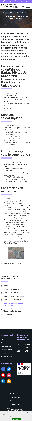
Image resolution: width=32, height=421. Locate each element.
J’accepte (16, 419)
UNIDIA (27, 344)
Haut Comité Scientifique (13, 296)
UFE (26, 351)
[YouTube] (3, 375)
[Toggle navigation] (28, 6)
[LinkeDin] (3, 381)
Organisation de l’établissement (18, 12)
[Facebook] (3, 369)
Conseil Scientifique (11, 293)
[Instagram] (9, 375)
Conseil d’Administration (13, 289)
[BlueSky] (9, 369)
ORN (26, 347)
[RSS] (9, 381)
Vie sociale (7, 314)
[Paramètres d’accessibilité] (23, 6)
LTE (18, 347)
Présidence (7, 286)
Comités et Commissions (13, 300)
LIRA (18, 344)
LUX (18, 351)
